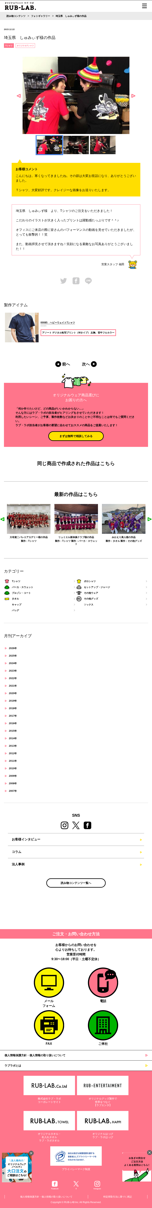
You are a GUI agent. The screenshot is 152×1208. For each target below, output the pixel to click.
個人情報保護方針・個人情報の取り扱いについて (35, 1055)
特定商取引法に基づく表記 (117, 1196)
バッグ (15, 610)
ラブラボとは (13, 1065)
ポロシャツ (90, 581)
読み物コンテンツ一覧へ (76, 882)
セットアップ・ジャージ (97, 587)
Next (133, 96)
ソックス (88, 604)
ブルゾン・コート (21, 593)
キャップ (16, 604)
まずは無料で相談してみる (76, 436)
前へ (66, 364)
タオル (91, 541)
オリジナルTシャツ (25, 45)
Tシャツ (8, 45)
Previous (19, 96)
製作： (34, 541)
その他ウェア (91, 593)
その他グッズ (110, 541)
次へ (86, 364)
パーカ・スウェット (22, 587)
